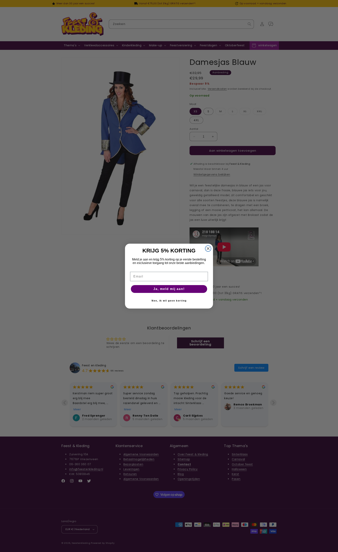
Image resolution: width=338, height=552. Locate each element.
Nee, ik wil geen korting (169, 300)
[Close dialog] (208, 248)
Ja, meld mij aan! (169, 289)
